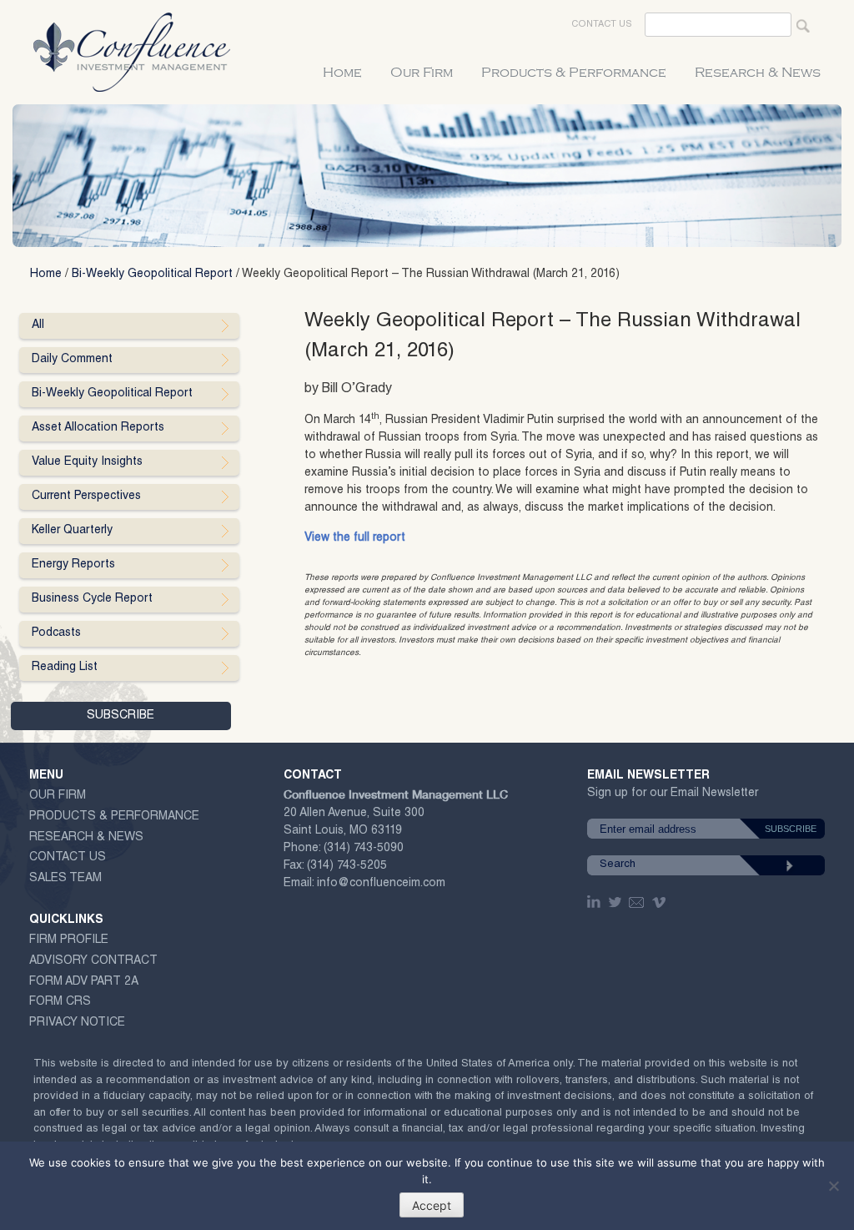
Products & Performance (573, 72)
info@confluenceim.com (381, 884)
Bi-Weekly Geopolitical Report (152, 274)
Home (342, 72)
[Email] (637, 902)
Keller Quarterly (72, 531)
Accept (431, 1205)
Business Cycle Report (92, 599)
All (38, 325)
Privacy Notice (77, 1023)
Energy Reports (73, 565)
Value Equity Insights (87, 462)
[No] (833, 1185)
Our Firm (421, 72)
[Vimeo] (661, 902)
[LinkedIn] (595, 902)
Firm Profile (68, 940)
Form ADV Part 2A (83, 982)
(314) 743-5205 (347, 866)
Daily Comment (72, 359)
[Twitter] (616, 902)
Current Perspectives (86, 496)
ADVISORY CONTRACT (93, 961)
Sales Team (65, 879)
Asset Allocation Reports (98, 428)
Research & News (758, 72)
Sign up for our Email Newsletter (672, 796)
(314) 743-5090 (364, 848)
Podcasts (56, 633)
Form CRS (60, 1002)
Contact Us (601, 24)
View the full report (354, 538)
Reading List (65, 667)
